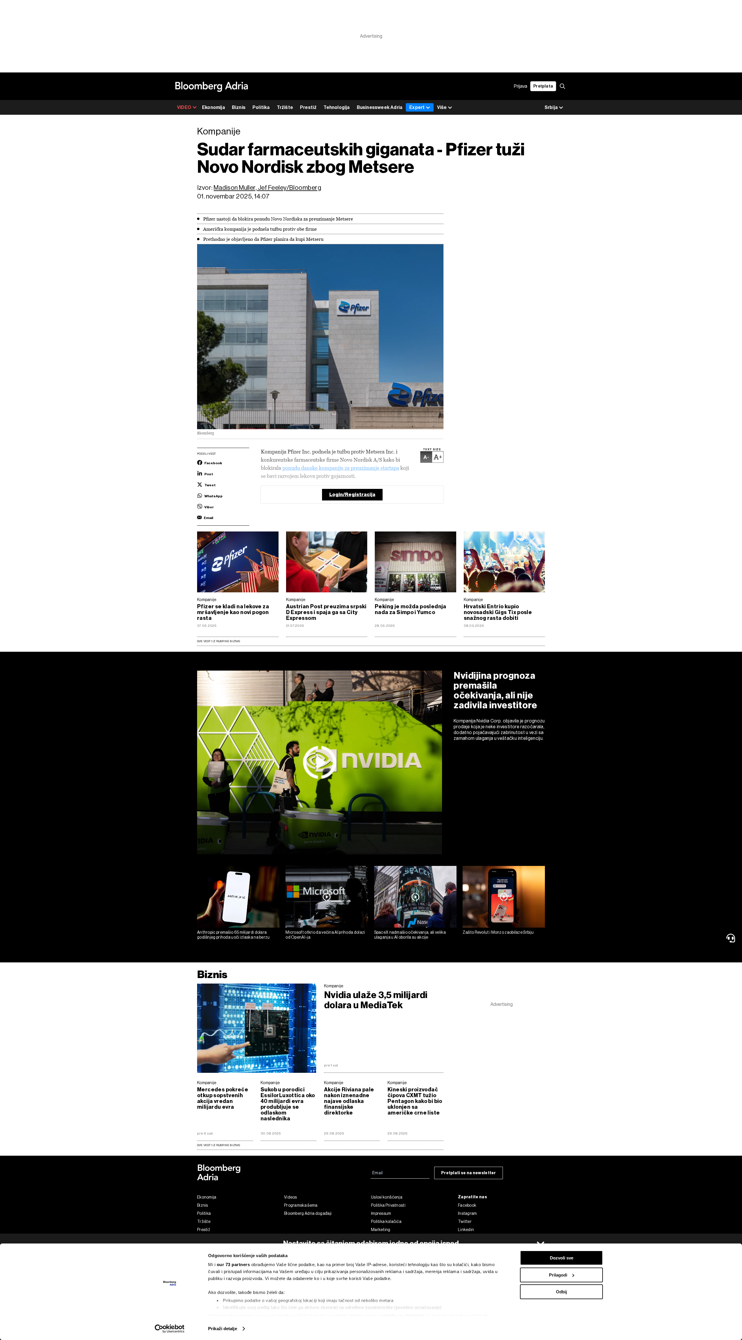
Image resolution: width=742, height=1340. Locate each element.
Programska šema (301, 1205)
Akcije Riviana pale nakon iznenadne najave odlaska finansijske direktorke (349, 1101)
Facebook (467, 1205)
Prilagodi (558, 1274)
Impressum (381, 1213)
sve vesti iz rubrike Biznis (218, 1145)
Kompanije (207, 599)
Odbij (561, 1291)
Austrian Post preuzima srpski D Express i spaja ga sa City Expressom (326, 612)
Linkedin (466, 1229)
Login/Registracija (352, 494)
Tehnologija (336, 107)
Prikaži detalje (222, 1328)
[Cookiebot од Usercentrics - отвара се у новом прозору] (169, 1328)
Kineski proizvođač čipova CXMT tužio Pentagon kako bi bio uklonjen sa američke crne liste (415, 1101)
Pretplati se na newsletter (468, 1172)
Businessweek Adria (380, 107)
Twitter (465, 1221)
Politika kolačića (386, 1221)
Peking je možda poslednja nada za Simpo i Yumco (410, 609)
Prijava (520, 86)
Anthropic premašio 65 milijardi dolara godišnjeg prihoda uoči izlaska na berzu (233, 935)
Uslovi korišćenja (386, 1197)
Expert (417, 107)
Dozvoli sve (561, 1257)
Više (442, 107)
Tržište (285, 107)
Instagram (467, 1213)
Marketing (380, 1229)
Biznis (238, 107)
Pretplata (543, 86)
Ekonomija (213, 107)
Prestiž (308, 107)
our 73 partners (233, 1264)
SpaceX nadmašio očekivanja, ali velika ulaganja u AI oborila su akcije (410, 935)
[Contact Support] (732, 938)
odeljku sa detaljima (403, 1315)
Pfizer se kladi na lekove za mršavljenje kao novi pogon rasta (233, 612)
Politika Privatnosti (388, 1205)
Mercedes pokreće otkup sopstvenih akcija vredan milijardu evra (222, 1098)
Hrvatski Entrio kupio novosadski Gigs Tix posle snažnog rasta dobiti (498, 612)
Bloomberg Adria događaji (308, 1213)
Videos (290, 1197)
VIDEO (184, 107)
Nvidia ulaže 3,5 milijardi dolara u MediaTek (376, 1000)
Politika (261, 107)
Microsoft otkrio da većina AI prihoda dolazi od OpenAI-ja (325, 935)
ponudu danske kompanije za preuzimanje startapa (340, 468)
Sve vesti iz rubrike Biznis (218, 641)
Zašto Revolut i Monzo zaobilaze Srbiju (498, 932)
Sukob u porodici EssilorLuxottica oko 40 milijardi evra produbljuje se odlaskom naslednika (288, 1104)
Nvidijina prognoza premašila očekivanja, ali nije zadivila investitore (495, 690)
